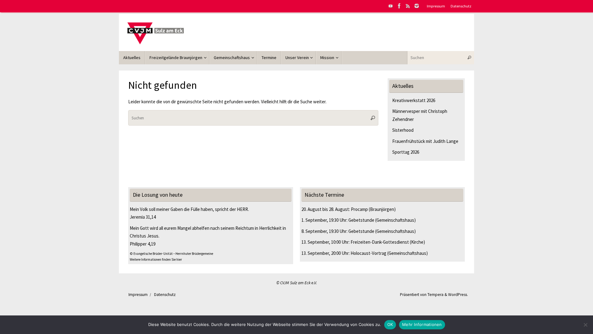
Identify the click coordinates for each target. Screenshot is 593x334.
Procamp (359, 209)
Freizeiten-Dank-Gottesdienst (380, 242)
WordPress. (458, 294)
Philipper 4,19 (142, 244)
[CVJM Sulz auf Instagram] (416, 6)
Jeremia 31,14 (143, 217)
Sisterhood (403, 130)
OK (390, 324)
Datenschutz (461, 5)
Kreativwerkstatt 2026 (413, 100)
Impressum (436, 5)
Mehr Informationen (422, 324)
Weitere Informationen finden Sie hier (156, 259)
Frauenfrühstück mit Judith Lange (425, 141)
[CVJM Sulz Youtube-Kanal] (390, 6)
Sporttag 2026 (405, 152)
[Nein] (585, 325)
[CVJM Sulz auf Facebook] (399, 6)
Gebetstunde (361, 220)
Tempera (435, 294)
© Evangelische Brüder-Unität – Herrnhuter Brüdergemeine (171, 253)
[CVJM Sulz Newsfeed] (408, 6)
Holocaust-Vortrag (368, 253)
